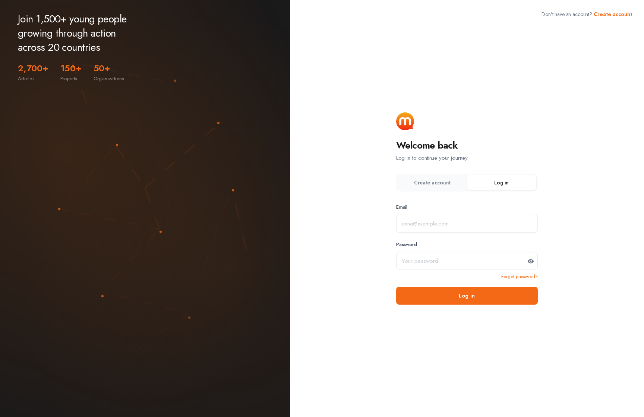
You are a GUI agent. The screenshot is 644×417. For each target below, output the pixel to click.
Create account (613, 14)
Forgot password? (519, 276)
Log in (501, 182)
